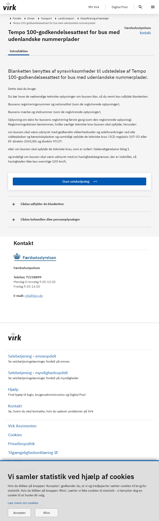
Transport (46, 18)
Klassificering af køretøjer (94, 18)
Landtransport (66, 18)
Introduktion (19, 51)
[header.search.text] (140, 7)
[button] (79, 204)
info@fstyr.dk (34, 296)
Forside (17, 18)
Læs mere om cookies (23, 503)
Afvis (46, 513)
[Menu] (153, 7)
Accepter (19, 513)
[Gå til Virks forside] (79, 336)
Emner (31, 18)
